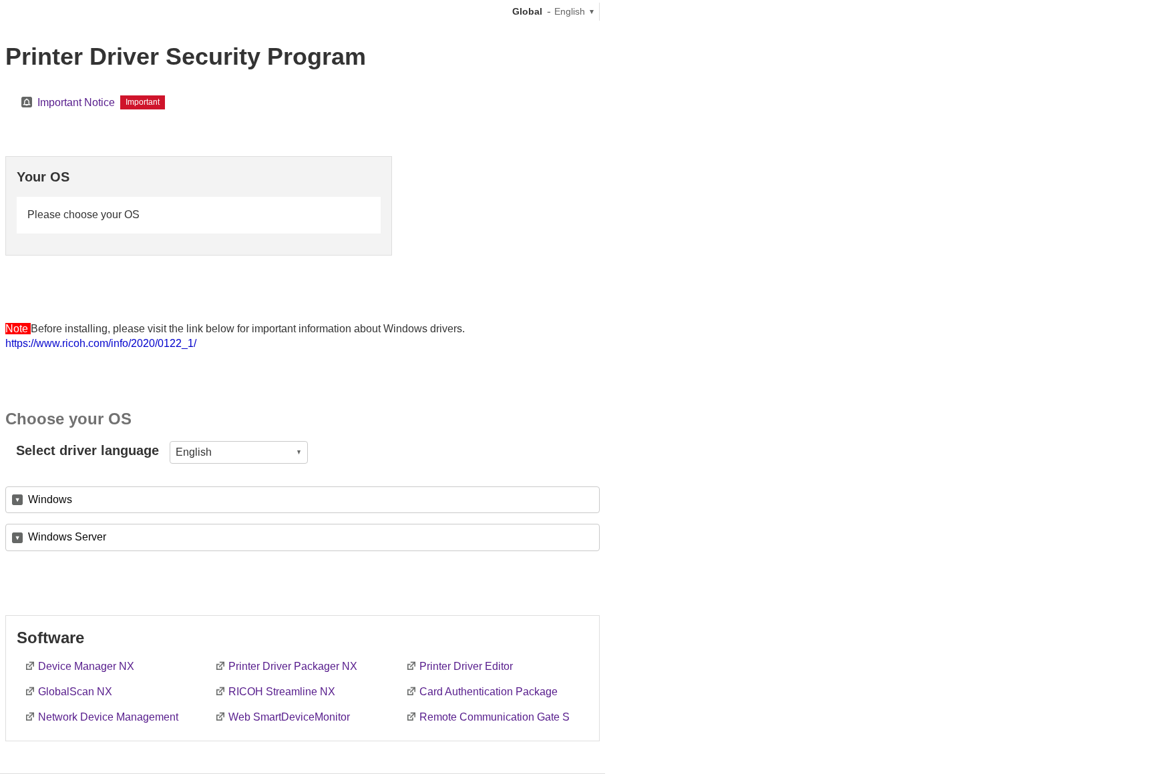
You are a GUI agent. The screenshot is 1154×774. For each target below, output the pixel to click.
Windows (50, 499)
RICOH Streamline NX (281, 691)
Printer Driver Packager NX (292, 666)
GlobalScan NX (75, 691)
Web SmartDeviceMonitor (289, 717)
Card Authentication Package (488, 691)
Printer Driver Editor (466, 666)
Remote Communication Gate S (494, 717)
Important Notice (76, 102)
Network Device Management (108, 717)
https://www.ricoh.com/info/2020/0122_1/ (100, 343)
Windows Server (67, 536)
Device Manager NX (86, 666)
